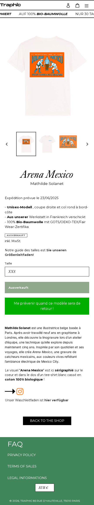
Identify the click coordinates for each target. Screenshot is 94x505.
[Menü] (86, 5)
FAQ (15, 444)
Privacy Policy (21, 455)
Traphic (11, 6)
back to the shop (47, 421)
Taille (8, 263)
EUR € (43, 488)
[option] (26, 144)
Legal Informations (27, 478)
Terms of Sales (22, 466)
